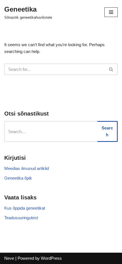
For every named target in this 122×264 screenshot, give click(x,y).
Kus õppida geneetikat (24, 208)
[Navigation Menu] (111, 12)
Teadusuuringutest (21, 217)
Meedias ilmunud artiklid (26, 168)
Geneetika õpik (18, 178)
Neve (9, 258)
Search (107, 131)
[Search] (111, 69)
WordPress (51, 258)
